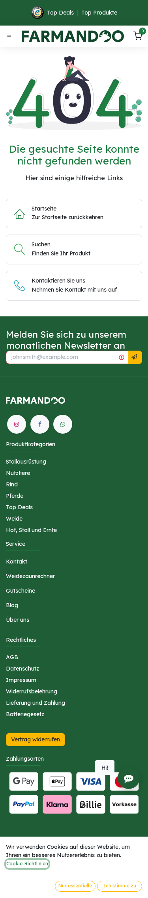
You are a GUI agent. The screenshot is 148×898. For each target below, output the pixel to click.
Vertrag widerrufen (35, 739)
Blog (12, 605)
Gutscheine (20, 590)
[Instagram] (16, 424)
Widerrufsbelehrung (31, 691)
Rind (12, 484)
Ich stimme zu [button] (119, 886)
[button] (134, 357)
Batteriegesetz (25, 714)
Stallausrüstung (26, 461)
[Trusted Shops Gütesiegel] (37, 12)
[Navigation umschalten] (9, 36)
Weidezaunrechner (30, 576)
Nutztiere (18, 473)
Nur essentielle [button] (75, 886)
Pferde (14, 495)
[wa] (62, 424)
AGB (12, 657)
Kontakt (16, 561)
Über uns (17, 619)
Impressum (21, 680)
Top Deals (60, 12)
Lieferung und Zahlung (35, 702)
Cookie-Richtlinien (27, 864)
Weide (14, 518)
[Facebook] (39, 424)
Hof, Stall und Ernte (31, 530)
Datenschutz (22, 668)
